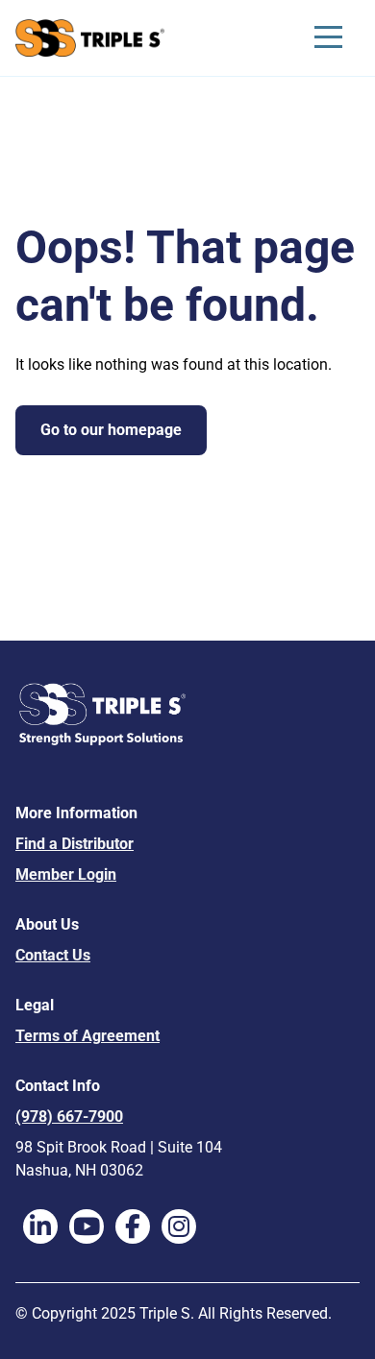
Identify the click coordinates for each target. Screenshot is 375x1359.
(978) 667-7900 (69, 1116)
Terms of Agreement (87, 1036)
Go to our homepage (111, 430)
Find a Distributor (74, 844)
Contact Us (52, 955)
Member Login (65, 874)
